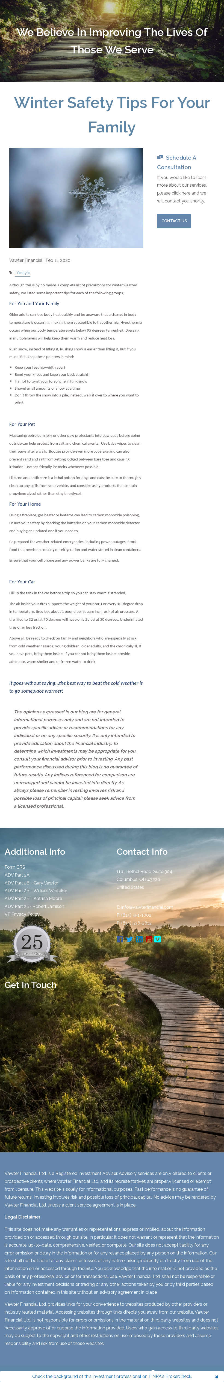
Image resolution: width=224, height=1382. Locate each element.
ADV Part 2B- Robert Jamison (34, 906)
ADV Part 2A (17, 875)
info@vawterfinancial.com (147, 907)
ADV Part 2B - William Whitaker (36, 890)
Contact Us (174, 221)
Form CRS (15, 867)
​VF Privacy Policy (22, 914)
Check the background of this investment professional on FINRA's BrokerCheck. (112, 1376)
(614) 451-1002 (136, 915)
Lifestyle (22, 272)
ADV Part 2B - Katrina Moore (33, 898)
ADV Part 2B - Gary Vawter (31, 883)
